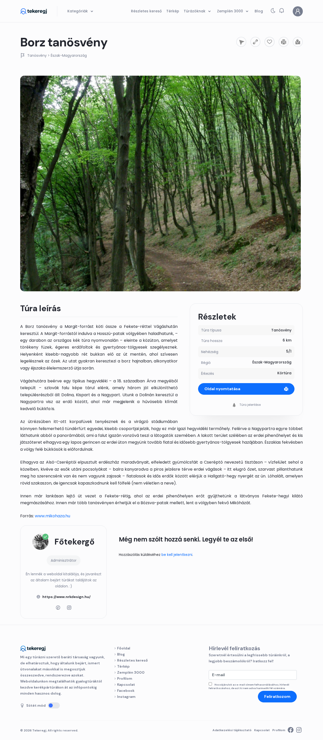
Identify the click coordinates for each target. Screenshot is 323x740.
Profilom (124, 678)
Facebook (125, 690)
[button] (282, 11)
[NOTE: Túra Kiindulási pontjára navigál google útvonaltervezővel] (241, 42)
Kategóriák (78, 11)
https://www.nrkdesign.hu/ (66, 597)
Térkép (123, 666)
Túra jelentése (250, 405)
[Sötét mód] (54, 705)
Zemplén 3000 (131, 672)
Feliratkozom (277, 696)
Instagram (126, 696)
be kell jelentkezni (177, 554)
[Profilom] (298, 11)
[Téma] (273, 11)
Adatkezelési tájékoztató (232, 730)
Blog (121, 654)
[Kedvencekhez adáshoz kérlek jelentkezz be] (269, 42)
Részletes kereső (132, 660)
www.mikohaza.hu (52, 516)
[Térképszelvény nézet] (298, 42)
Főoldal (123, 648)
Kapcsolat (126, 684)
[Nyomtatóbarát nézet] (284, 42)
